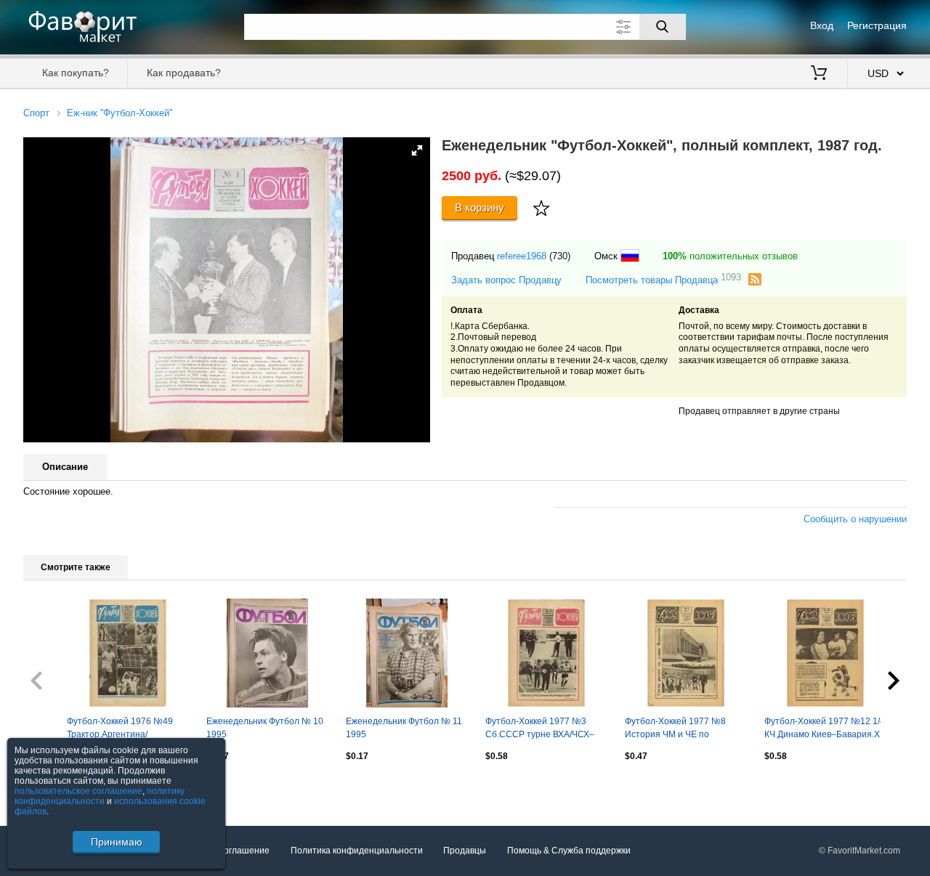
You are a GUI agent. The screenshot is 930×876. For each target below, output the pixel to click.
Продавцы (464, 850)
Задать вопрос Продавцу (506, 280)
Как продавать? (184, 72)
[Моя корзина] (819, 74)
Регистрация (877, 25)
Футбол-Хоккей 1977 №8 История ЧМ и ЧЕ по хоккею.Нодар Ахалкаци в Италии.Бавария (677, 729)
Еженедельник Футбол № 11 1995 (404, 727)
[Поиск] (662, 27)
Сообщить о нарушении (855, 519)
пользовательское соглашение (78, 791)
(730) (559, 256)
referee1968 (521, 256)
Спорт (36, 113)
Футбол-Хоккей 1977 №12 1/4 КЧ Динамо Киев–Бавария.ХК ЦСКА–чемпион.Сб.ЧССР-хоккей (824, 729)
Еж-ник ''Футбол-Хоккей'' (119, 113)
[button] (417, 150)
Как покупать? (75, 72)
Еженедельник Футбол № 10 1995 (264, 727)
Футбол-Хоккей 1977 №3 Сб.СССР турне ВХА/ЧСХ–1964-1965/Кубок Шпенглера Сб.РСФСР (544, 729)
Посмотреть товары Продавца (663, 279)
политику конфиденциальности (100, 796)
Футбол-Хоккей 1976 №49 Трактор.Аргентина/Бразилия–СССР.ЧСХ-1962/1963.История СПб (128, 729)
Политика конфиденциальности (357, 850)
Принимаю (116, 842)
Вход (821, 25)
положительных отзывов (730, 256)
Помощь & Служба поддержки (569, 850)
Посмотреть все (56, 787)
